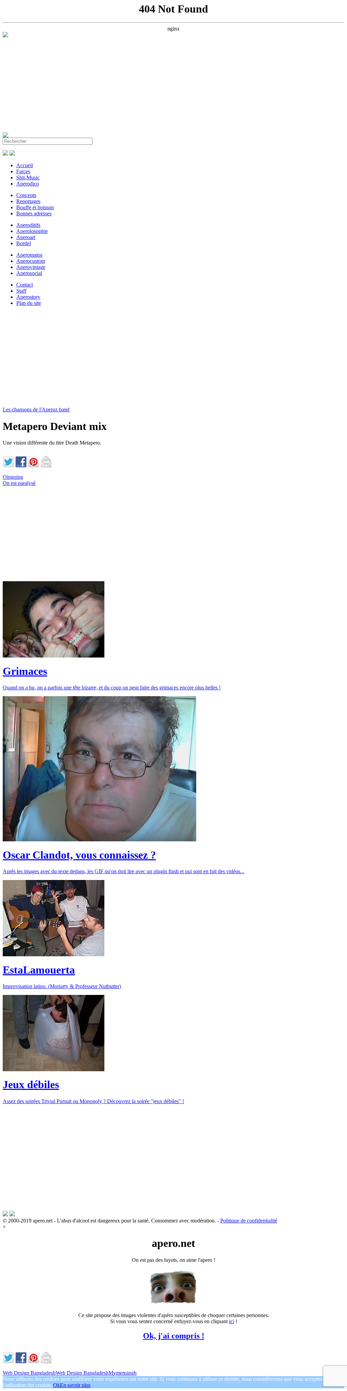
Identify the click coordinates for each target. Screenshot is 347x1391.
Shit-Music (28, 177)
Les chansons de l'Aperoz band (36, 409)
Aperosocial (29, 273)
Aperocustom (30, 261)
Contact (24, 285)
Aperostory (28, 297)
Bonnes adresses (34, 213)
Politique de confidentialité (248, 1220)
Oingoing (13, 477)
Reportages (28, 201)
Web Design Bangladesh (29, 1373)
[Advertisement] (173, 84)
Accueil (24, 165)
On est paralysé (19, 483)
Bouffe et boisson (35, 207)
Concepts (26, 195)
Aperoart (25, 237)
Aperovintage (30, 267)
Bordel (23, 243)
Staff (21, 291)
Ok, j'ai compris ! (173, 1335)
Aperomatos (29, 255)
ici (231, 1321)
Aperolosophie (32, 231)
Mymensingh (122, 1373)
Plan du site (28, 303)
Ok (56, 1385)
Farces (23, 171)
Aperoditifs (28, 225)
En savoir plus (75, 1385)
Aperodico (27, 184)
